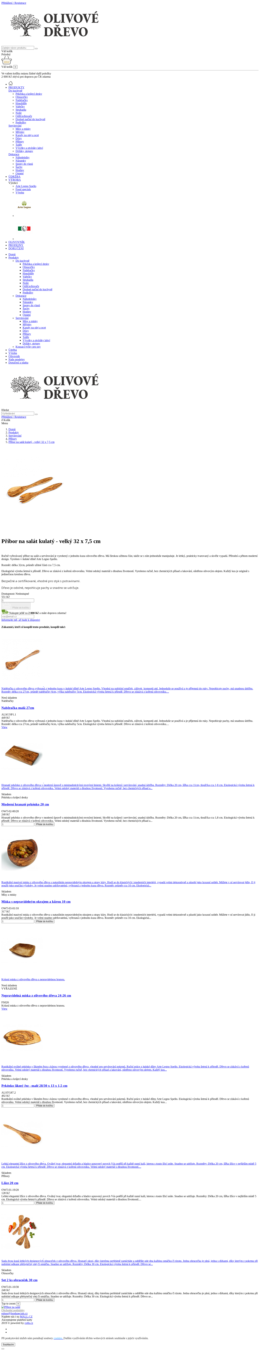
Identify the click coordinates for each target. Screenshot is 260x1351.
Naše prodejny (16, 359)
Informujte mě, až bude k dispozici (20, 619)
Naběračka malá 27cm (17, 708)
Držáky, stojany (24, 151)
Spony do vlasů (24, 163)
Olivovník (14, 356)
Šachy (19, 167)
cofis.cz (29, 1322)
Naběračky (22, 100)
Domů (12, 254)
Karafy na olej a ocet (27, 135)
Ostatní (20, 173)
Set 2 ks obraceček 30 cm (19, 1280)
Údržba (12, 349)
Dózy (19, 138)
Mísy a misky (23, 128)
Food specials (23, 189)
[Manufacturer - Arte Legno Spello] (24, 215)
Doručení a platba (18, 362)
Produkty (13, 257)
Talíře (19, 144)
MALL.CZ (26, 1316)
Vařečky (20, 106)
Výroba (20, 192)
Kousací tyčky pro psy (28, 346)
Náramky (21, 160)
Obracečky (22, 96)
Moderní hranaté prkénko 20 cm (25, 804)
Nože (19, 112)
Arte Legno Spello (26, 186)
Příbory (20, 141)
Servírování (14, 125)
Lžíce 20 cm (9, 1183)
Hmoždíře (21, 103)
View (4, 727)
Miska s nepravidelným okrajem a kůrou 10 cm (36, 901)
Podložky (21, 122)
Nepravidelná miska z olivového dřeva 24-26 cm (36, 995)
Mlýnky (20, 132)
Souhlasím (8, 1344)
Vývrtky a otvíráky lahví (29, 147)
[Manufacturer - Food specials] (24, 238)
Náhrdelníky (23, 157)
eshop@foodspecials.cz (14, 1313)
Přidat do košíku (20, 607)
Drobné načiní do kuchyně (30, 119)
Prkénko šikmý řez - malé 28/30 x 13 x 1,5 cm (34, 1086)
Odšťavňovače (24, 116)
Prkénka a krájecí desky (29, 93)
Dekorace (13, 154)
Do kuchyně (15, 90)
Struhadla (21, 109)
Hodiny (20, 170)
